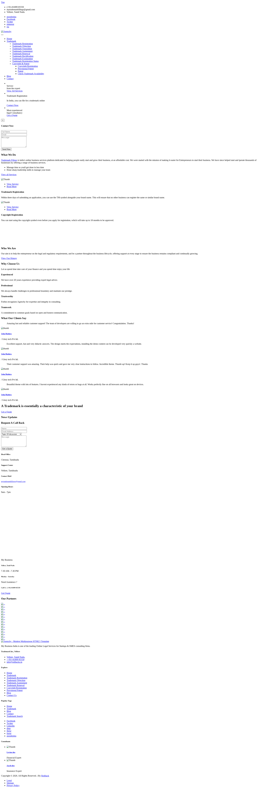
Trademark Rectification (22, 56)
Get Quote (5, 593)
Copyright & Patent (20, 63)
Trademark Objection (21, 46)
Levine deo (11, 752)
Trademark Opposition (22, 48)
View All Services (15, 91)
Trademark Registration (22, 43)
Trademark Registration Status (25, 61)
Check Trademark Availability (31, 73)
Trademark (11, 41)
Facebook (11, 19)
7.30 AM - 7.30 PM (9, 571)
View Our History (9, 258)
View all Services (8, 174)
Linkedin (11, 726)
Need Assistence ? (9, 582)
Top (3, 2)
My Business (7, 560)
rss (8, 27)
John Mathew (6, 334)
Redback (45, 776)
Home (9, 38)
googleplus (11, 17)
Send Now (6, 149)
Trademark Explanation (22, 58)
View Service (12, 184)
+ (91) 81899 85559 (15, 659)
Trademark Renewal (21, 53)
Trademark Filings (9, 160)
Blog (9, 76)
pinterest (10, 24)
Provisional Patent (26, 68)
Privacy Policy (13, 785)
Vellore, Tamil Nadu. (16, 657)
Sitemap (10, 783)
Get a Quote (12, 115)
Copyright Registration (28, 66)
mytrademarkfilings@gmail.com (13, 481)
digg (9, 728)
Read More (12, 186)
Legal (9, 780)
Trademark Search (15, 716)
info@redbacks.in (14, 662)
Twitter (10, 22)
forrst (9, 733)
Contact (10, 78)
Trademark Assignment (22, 51)
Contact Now (12, 105)
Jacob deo (11, 766)
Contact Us (12, 695)
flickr (9, 731)
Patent (20, 71)
